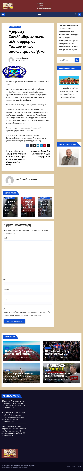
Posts (73, 466)
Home (68, 466)
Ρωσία (7, 348)
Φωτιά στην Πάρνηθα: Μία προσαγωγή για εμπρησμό (40, 154)
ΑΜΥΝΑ (7, 370)
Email (6, 290)
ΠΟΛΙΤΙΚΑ (48, 370)
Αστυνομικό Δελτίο (14, 26)
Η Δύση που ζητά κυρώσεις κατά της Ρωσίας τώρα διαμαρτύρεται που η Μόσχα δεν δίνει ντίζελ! (13, 403)
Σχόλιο (6, 238)
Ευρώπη (48, 348)
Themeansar (24, 467)
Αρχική (79, 466)
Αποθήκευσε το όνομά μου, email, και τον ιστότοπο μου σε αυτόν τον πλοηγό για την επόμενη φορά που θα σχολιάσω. (27, 313)
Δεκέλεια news (24, 58)
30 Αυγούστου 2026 (13, 357)
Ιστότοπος (7, 299)
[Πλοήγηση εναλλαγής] (40, 14)
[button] (76, 14)
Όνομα (6, 280)
